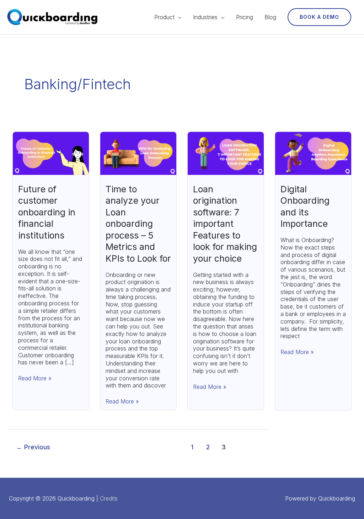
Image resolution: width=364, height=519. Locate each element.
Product (164, 17)
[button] (319, 17)
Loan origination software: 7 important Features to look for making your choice (225, 224)
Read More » (35, 378)
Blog (270, 17)
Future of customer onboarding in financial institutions (46, 212)
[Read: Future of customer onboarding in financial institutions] (51, 152)
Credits (109, 498)
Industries (205, 17)
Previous (33, 447)
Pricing (244, 17)
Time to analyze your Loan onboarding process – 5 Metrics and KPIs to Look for (138, 224)
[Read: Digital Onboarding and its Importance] (313, 152)
